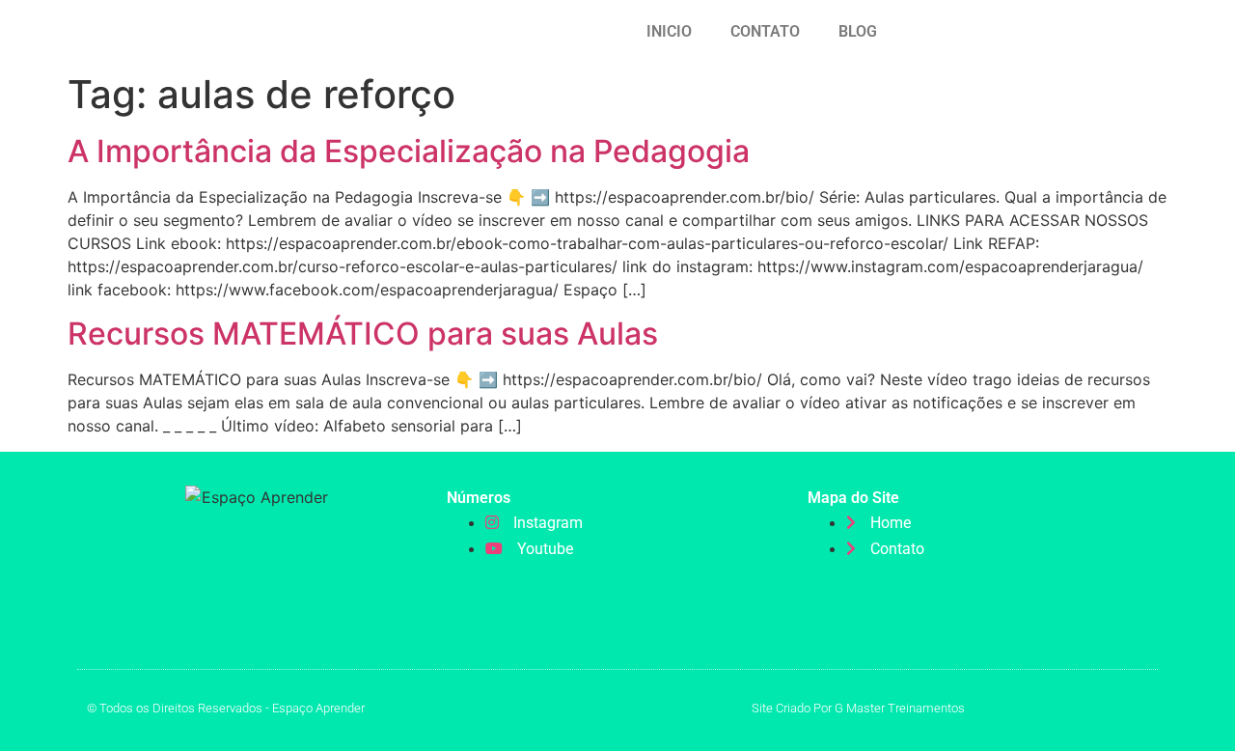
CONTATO (765, 31)
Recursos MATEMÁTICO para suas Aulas (363, 333)
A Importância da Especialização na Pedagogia (409, 151)
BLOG (857, 31)
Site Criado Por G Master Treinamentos (858, 708)
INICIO (669, 31)
